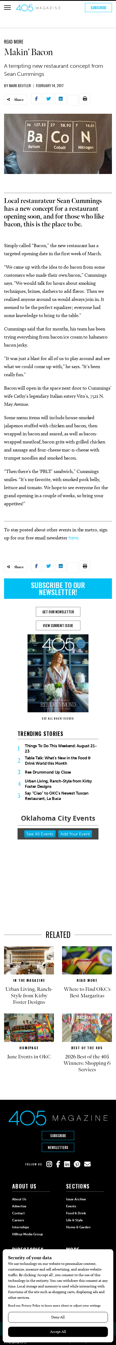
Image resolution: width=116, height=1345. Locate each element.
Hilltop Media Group (27, 1234)
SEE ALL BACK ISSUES (58, 718)
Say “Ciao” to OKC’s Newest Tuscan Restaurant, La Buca (56, 796)
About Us (19, 1199)
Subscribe (99, 7)
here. (74, 538)
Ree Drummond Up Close (48, 772)
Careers (18, 1220)
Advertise (19, 1206)
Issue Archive (76, 1199)
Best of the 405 (87, 1047)
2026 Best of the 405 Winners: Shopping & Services (87, 1063)
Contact (18, 1213)
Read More (13, 41)
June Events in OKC (29, 1057)
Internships (20, 1227)
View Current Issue (58, 625)
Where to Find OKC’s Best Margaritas (87, 992)
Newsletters (58, 1147)
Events (71, 1206)
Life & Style (74, 1220)
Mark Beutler (20, 85)
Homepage (28, 1047)
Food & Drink (76, 1213)
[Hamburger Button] (7, 7)
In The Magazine (29, 980)
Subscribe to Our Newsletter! (58, 588)
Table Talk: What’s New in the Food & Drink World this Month (58, 761)
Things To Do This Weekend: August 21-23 (61, 748)
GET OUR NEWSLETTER (58, 611)
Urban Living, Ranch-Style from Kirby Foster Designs (58, 784)
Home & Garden (78, 1227)
